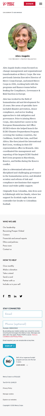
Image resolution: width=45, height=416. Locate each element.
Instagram (9, 296)
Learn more (20, 365)
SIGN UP (8, 346)
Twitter (20, 296)
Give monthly (8, 266)
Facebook (3, 296)
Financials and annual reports (15, 238)
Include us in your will (11, 284)
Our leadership (7, 12)
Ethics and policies (10, 242)
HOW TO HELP (9, 260)
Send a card (8, 277)
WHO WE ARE (9, 221)
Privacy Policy (7, 388)
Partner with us (9, 280)
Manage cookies (8, 394)
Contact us (7, 249)
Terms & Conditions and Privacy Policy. (20, 336)
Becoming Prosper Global (13, 231)
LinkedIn (15, 296)
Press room (7, 245)
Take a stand (8, 273)
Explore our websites (10, 400)
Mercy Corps (8, 4)
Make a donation (10, 269)
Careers (6, 234)
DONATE (29, 4)
